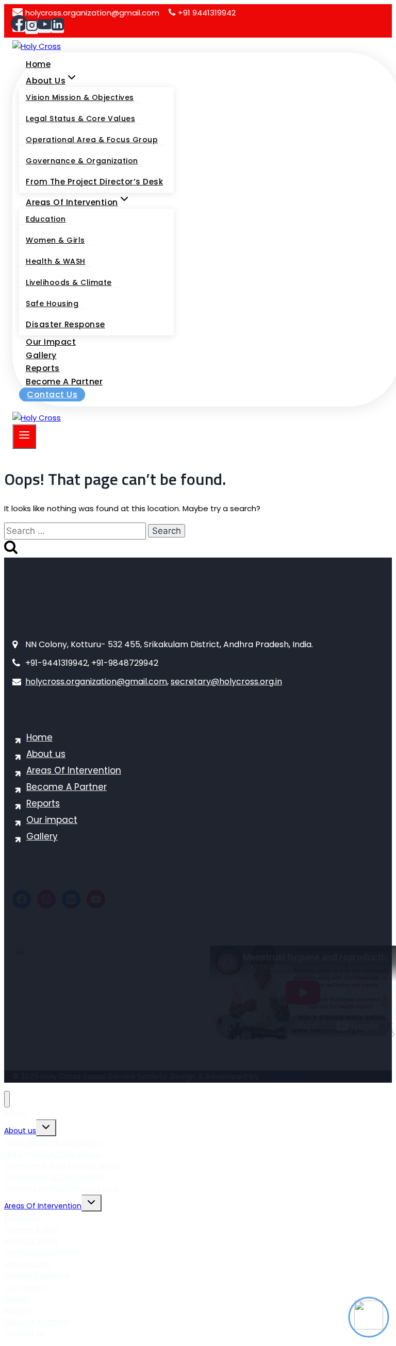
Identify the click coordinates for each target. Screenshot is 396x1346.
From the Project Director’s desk (94, 181)
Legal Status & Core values (80, 118)
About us (45, 754)
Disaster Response (65, 324)
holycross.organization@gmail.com (92, 12)
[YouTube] (44, 26)
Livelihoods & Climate (69, 282)
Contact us (52, 394)
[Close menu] (7, 1099)
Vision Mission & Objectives (80, 97)
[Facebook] (18, 25)
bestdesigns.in (289, 1076)
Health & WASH (56, 261)
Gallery (41, 355)
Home (38, 64)
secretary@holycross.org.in (226, 681)
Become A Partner (64, 382)
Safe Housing (52, 303)
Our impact (51, 342)
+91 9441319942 (207, 12)
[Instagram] (31, 27)
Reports (43, 368)
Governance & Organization (82, 161)
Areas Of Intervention (73, 770)
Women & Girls (55, 240)
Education (46, 219)
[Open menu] (24, 436)
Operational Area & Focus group (92, 139)
